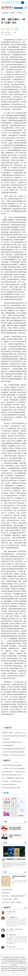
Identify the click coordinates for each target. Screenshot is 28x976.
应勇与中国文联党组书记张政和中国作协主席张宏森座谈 (14, 748)
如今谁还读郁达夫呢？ (7, 889)
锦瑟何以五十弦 (6, 892)
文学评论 (20, 12)
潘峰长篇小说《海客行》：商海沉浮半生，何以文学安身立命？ (14, 732)
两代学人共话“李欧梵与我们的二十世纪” (12, 775)
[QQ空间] (12, 29)
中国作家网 (5, 12)
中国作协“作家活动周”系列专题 (15, 836)
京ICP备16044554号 (15, 957)
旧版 (26, 2)
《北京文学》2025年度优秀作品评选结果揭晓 (13, 752)
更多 (25, 821)
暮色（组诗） (12, 946)
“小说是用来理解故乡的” (8, 745)
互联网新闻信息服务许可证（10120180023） (17, 959)
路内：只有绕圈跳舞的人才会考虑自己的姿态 (13, 778)
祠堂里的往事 (12, 934)
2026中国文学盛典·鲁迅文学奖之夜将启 (11, 765)
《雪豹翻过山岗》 (13, 917)
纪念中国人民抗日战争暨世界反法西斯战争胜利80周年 (15, 828)
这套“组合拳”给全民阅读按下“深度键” (11, 787)
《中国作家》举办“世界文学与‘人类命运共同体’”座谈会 (14, 768)
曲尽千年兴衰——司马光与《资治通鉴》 (12, 902)
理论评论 (13, 12)
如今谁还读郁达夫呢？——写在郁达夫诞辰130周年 (14, 771)
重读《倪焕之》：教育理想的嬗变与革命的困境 (13, 896)
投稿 (4, 2)
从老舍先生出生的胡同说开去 (9, 784)
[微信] (8, 29)
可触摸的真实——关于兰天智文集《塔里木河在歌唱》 (14, 755)
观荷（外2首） (12, 911)
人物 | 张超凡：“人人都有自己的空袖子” (11, 781)
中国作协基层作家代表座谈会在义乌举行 (12, 742)
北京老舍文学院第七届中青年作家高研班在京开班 (14, 736)
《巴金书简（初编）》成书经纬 (10, 899)
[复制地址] (16, 29)
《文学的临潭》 (6, 739)
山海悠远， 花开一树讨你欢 (16, 929)
